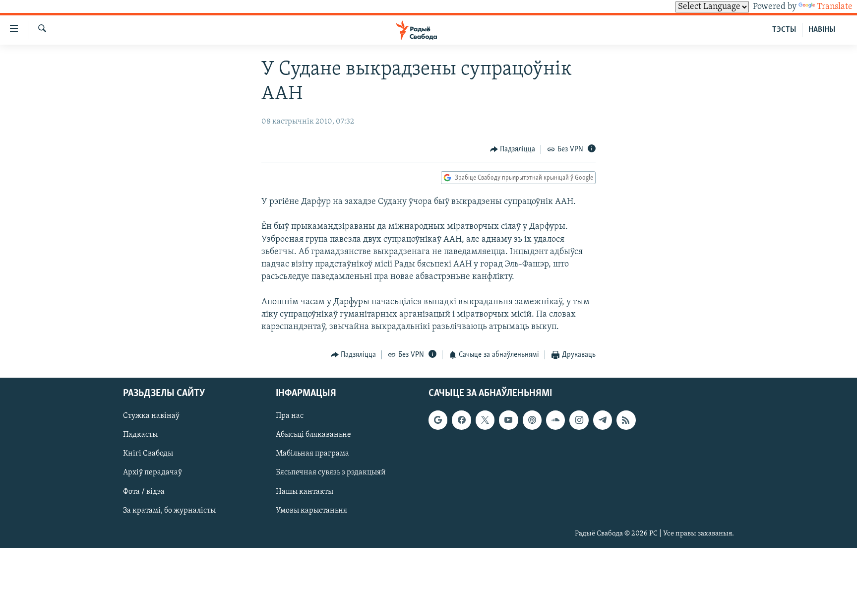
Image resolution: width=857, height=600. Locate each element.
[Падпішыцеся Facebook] (461, 419)
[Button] (513, 149)
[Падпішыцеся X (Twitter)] (485, 419)
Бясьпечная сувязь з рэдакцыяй (331, 472)
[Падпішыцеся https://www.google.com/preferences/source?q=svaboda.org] (437, 419)
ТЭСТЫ (784, 30)
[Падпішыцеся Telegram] (602, 419)
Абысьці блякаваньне (313, 435)
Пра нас (290, 416)
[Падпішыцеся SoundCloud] (555, 419)
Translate (835, 6)
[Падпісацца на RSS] (625, 419)
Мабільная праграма (312, 454)
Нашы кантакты (304, 491)
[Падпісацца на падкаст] (532, 419)
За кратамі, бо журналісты (169, 510)
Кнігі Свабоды (148, 454)
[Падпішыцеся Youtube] (508, 419)
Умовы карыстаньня (311, 510)
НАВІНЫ (821, 30)
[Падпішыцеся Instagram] (578, 419)
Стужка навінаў (151, 416)
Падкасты (140, 435)
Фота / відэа (144, 491)
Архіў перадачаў (152, 472)
